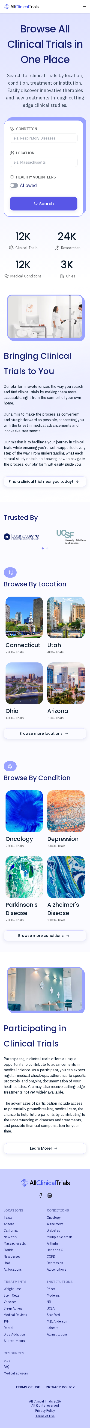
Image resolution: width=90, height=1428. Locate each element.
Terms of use (27, 1387)
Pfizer (51, 1289)
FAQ (6, 1367)
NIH (49, 1302)
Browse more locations (41, 733)
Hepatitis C (55, 1250)
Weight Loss (12, 1289)
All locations (13, 1269)
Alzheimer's (55, 1224)
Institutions (60, 1281)
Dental (8, 1328)
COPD (51, 1256)
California (11, 1230)
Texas (8, 1217)
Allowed (28, 185)
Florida (9, 1250)
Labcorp (53, 1328)
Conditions (58, 1210)
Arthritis (53, 1243)
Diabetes (53, 1230)
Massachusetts (15, 1243)
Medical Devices (15, 1315)
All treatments (14, 1341)
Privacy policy (60, 1387)
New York (10, 1237)
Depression (55, 1263)
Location (25, 153)
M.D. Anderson (57, 1321)
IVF (6, 1321)
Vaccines (10, 1302)
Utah (7, 1263)
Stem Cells (11, 1295)
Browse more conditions (41, 935)
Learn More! (41, 1148)
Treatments (15, 1281)
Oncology (54, 1217)
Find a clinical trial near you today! (41, 481)
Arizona (9, 1224)
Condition (26, 129)
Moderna (53, 1295)
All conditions (56, 1269)
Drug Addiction (14, 1334)
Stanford (53, 1315)
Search (46, 204)
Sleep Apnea (13, 1308)
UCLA (51, 1308)
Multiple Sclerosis (59, 1237)
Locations (13, 1210)
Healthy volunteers (36, 177)
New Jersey (12, 1256)
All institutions (57, 1334)
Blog (7, 1360)
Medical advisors (16, 1373)
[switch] (14, 185)
